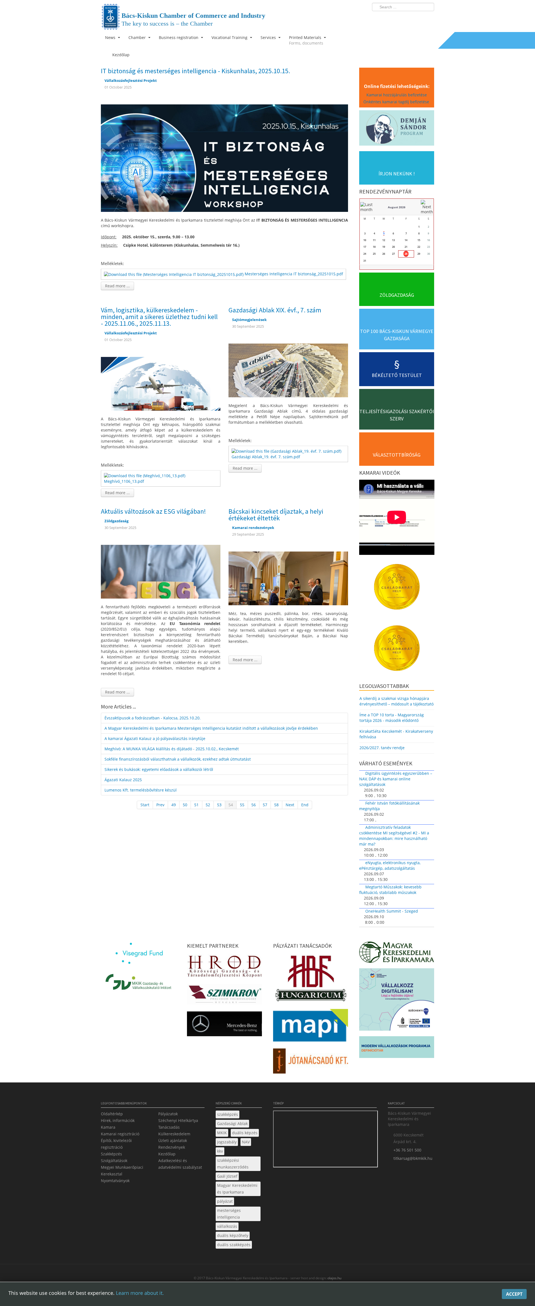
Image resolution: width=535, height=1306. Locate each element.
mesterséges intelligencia (229, 1214)
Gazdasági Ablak (232, 1123)
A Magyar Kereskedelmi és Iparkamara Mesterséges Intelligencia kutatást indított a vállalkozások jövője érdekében (211, 728)
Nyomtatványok (115, 1180)
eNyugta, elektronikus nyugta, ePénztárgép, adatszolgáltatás (389, 865)
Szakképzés (111, 1153)
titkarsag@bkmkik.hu (412, 1158)
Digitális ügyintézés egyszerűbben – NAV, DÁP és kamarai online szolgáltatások (395, 779)
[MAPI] (310, 1027)
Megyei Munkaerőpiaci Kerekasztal (122, 1171)
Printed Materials (306, 40)
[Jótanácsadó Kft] (310, 1062)
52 (208, 804)
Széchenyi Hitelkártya (178, 1120)
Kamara (108, 1127)
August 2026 (396, 207)
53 (219, 804)
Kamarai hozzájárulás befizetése (396, 94)
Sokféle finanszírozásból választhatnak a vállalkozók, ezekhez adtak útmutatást (177, 759)
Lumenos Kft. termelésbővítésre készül (140, 790)
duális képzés (244, 1132)
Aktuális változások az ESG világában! (153, 511)
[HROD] (224, 967)
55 (242, 804)
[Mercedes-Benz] (224, 1025)
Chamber (137, 37)
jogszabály (227, 1142)
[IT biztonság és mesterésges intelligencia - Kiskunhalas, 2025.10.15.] (224, 157)
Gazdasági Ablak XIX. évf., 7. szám (274, 310)
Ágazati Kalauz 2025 (123, 779)
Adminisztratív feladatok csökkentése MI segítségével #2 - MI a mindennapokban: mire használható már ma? (394, 836)
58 (276, 804)
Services (269, 37)
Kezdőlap (167, 1153)
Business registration (179, 37)
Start (144, 804)
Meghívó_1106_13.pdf (124, 481)
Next (290, 804)
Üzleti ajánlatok (172, 1140)
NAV (246, 1142)
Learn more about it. (140, 1293)
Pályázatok (168, 1113)
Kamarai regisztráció (120, 1133)
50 (185, 804)
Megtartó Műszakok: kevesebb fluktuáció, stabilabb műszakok (390, 889)
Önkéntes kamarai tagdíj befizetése (396, 101)
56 (253, 804)
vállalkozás (227, 1226)
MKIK (222, 1132)
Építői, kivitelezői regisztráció (116, 1144)
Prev (160, 804)
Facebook (397, 18)
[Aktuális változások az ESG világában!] (160, 571)
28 (406, 254)
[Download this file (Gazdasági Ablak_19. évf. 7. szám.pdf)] (287, 451)
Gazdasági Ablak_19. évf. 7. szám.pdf (266, 456)
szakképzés (227, 1114)
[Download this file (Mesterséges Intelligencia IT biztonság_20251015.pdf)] (174, 273)
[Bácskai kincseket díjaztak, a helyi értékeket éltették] (288, 577)
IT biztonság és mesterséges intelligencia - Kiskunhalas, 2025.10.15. (195, 71)
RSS (428, 18)
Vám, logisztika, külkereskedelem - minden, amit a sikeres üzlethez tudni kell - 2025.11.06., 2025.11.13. (159, 317)
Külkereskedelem (174, 1133)
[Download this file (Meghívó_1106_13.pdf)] (145, 475)
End (304, 804)
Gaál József (227, 1176)
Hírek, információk (118, 1120)
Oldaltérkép (112, 1113)
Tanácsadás (169, 1127)
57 (265, 804)
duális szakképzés (234, 1244)
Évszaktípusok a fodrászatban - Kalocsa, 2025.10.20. (152, 718)
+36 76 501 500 (407, 1150)
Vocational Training (230, 37)
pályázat (225, 1201)
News (110, 37)
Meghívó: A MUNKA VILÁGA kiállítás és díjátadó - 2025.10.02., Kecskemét (171, 748)
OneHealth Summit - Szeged (391, 911)
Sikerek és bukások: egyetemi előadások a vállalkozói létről (158, 769)
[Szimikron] (224, 996)
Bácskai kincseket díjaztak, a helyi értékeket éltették (275, 514)
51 (196, 804)
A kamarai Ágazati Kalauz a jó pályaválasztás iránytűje (154, 738)
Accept (514, 1294)
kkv (220, 1151)
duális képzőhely (232, 1235)
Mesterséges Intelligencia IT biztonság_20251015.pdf (294, 273)
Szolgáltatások (114, 1160)
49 (173, 804)
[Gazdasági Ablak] (288, 369)
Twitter (407, 18)
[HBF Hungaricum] (310, 979)
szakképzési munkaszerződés (233, 1164)
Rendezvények (171, 1147)
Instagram (418, 18)
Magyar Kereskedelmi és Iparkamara (237, 1189)
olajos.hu (334, 1278)
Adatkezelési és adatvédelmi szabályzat (180, 1164)
